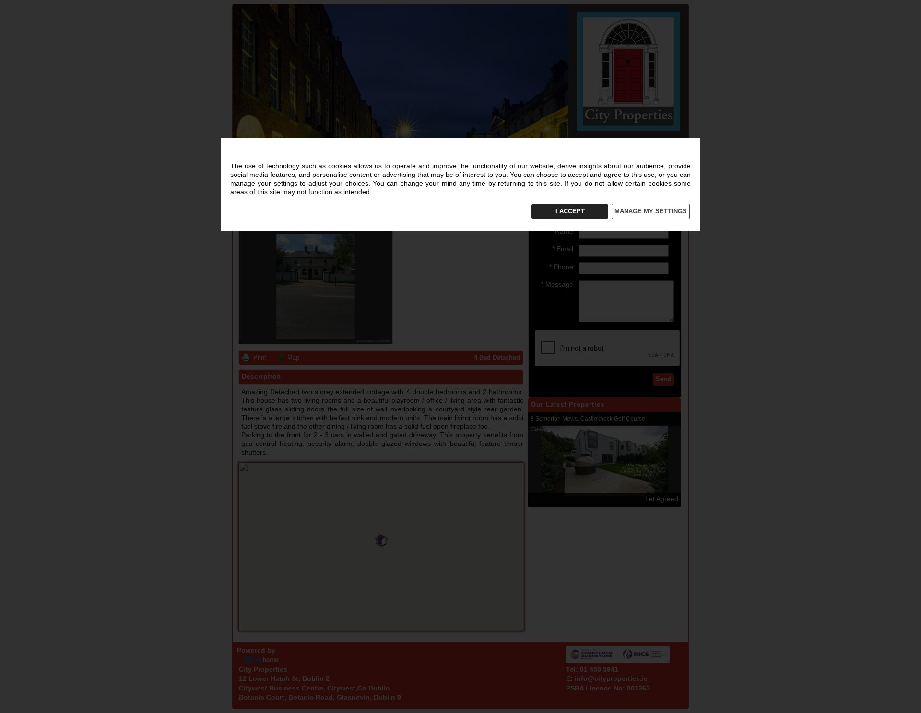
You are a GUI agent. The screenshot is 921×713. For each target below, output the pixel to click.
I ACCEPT (570, 211)
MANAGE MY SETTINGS (650, 211)
